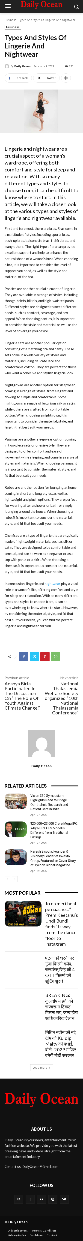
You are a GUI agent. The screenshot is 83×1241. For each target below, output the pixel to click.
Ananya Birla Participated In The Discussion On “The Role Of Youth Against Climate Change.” (22, 695)
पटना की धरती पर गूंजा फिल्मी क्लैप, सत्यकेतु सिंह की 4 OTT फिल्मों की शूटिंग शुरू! (60, 969)
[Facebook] (23, 656)
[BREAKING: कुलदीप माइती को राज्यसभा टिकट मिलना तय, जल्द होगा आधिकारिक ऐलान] (23, 1005)
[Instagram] (52, 1199)
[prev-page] (7, 879)
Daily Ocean (22, 66)
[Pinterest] (45, 656)
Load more (40, 1068)
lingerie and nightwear (29, 218)
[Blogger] (18, 1199)
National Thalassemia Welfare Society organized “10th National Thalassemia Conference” (61, 698)
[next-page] (15, 879)
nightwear (52, 584)
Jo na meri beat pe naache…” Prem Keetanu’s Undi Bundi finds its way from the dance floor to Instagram (61, 924)
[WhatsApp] (55, 656)
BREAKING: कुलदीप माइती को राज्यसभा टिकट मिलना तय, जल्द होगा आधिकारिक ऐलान (61, 1006)
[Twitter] (34, 656)
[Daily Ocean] (8, 66)
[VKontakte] (64, 1199)
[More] (66, 78)
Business (10, 20)
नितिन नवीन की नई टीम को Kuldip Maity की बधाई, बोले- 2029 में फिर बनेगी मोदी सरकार (60, 1043)
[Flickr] (41, 1199)
